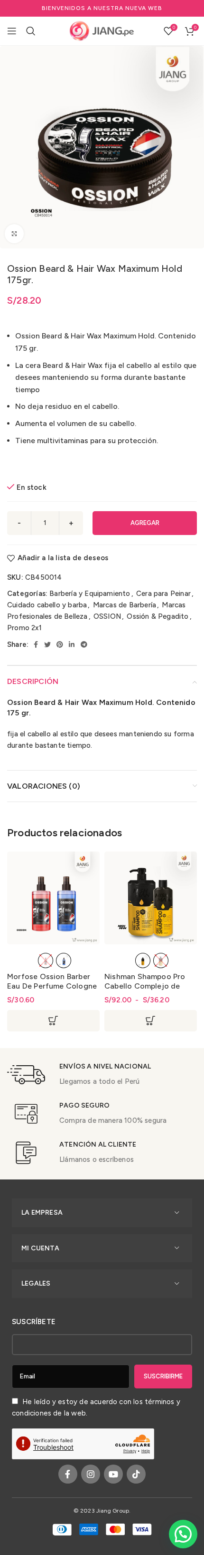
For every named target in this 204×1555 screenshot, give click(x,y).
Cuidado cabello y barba (47, 605)
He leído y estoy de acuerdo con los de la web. (96, 1407)
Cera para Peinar (163, 593)
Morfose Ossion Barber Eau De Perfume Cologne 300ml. (52, 986)
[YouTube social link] (113, 1474)
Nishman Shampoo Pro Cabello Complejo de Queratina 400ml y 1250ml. (144, 991)
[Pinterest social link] (60, 644)
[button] (183, 1534)
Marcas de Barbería (124, 605)
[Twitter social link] (47, 644)
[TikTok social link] (136, 1474)
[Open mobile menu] (11, 30)
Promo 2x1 (24, 628)
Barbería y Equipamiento (89, 593)
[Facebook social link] (36, 644)
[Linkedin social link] (71, 644)
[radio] (45, 960)
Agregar (144, 522)
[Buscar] (30, 30)
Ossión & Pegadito (157, 616)
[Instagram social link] (90, 1474)
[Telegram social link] (84, 644)
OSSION (107, 616)
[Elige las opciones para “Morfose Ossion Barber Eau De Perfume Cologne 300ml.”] (53, 1020)
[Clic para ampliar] (14, 233)
